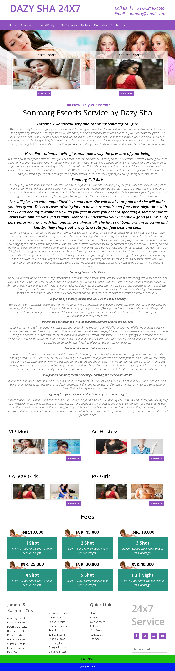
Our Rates (100, 25)
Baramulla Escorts (17, 626)
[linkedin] (154, 636)
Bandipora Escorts (17, 622)
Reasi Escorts (56, 630)
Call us (140, 8)
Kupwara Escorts (58, 613)
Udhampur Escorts (59, 651)
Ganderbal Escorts (17, 639)
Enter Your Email (141, 649)
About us (26, 25)
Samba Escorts (57, 634)
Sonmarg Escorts (58, 643)
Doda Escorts (14, 635)
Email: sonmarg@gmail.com (140, 13)
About (93, 617)
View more (44, 93)
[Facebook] (136, 636)
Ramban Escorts (58, 626)
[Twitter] (145, 636)
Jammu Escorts (15, 648)
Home (13, 25)
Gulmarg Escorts (16, 643)
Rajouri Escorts (57, 621)
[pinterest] (162, 636)
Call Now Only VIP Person (87, 104)
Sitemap (95, 638)
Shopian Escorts (58, 638)
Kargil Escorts (14, 652)
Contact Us (118, 25)
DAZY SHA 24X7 (45, 8)
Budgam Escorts (16, 631)
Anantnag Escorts (16, 618)
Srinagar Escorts (57, 647)
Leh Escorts (55, 617)
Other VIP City (45, 25)
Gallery (85, 25)
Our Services (69, 25)
